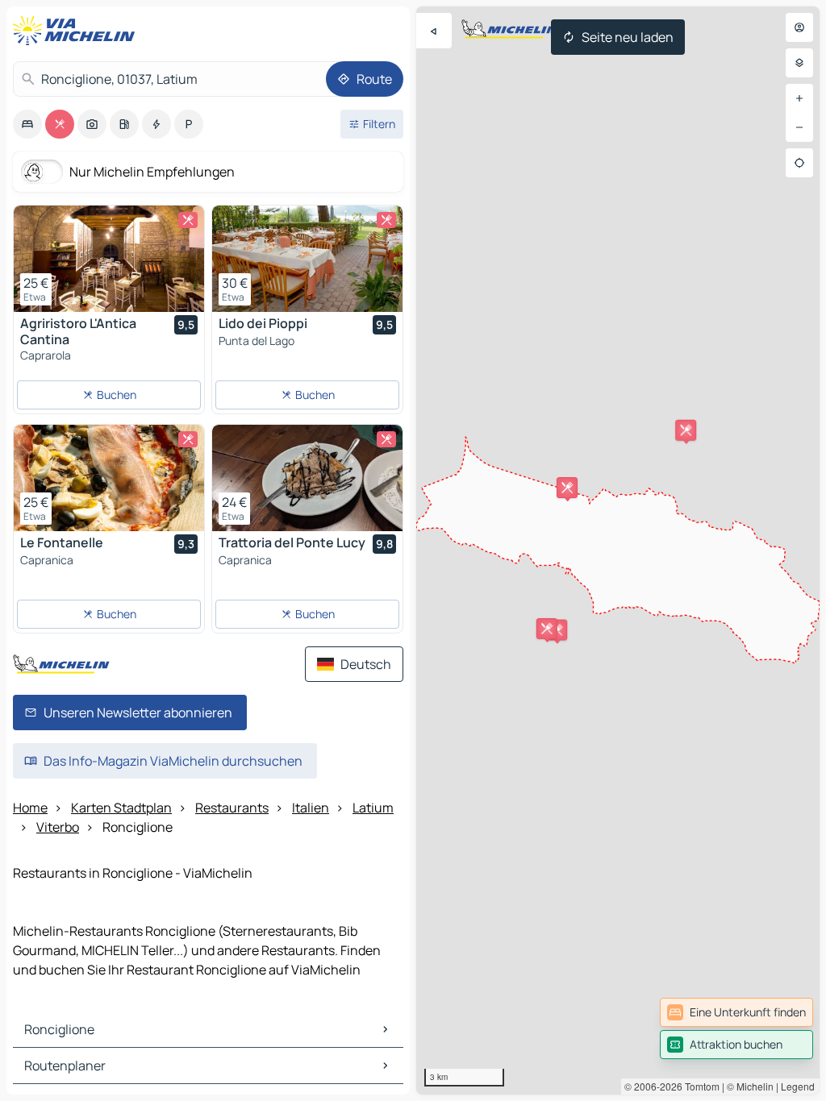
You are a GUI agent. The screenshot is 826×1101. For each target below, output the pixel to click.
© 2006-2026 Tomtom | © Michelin (699, 1086)
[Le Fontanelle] (109, 478)
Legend (798, 1086)
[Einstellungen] (799, 62)
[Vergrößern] (799, 98)
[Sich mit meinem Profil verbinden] (799, 27)
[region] (618, 550)
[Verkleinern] (799, 127)
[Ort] (799, 162)
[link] (736, 1012)
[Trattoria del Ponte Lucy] (307, 478)
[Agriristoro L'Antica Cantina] (109, 259)
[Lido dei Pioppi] (307, 259)
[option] (27, 124)
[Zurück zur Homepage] (77, 30)
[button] (685, 430)
